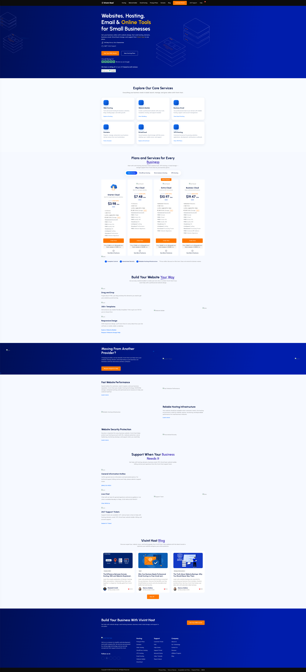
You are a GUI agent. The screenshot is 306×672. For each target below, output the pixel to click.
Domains (163, 3)
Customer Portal (179, 3)
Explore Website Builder (109, 330)
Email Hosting (143, 3)
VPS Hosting (140, 653)
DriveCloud (139, 662)
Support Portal (158, 650)
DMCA (203, 670)
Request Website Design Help (110, 332)
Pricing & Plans (154, 3)
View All (152, 596)
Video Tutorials (158, 656)
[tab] (131, 173)
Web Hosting (140, 647)
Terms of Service (172, 670)
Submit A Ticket (106, 523)
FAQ (155, 644)
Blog (169, 3)
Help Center (157, 647)
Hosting (124, 3)
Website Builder (133, 3)
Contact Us (174, 647)
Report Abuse (158, 659)
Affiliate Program (176, 653)
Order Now (113, 240)
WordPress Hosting (142, 650)
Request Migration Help (111, 368)
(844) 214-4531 (106, 485)
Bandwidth (111, 219)
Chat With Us (105, 503)
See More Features (114, 253)
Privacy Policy (162, 670)
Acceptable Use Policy (184, 670)
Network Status (158, 653)
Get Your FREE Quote (110, 53)
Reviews (173, 650)
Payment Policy (196, 670)
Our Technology (175, 644)
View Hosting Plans (129, 53)
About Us (174, 641)
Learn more (105, 395)
